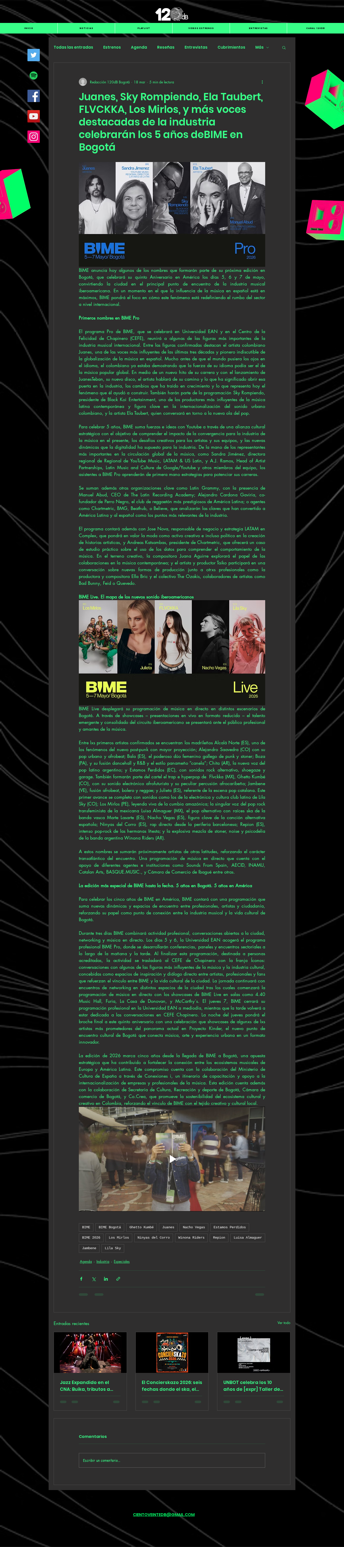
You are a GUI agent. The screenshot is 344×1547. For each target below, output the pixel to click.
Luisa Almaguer (248, 1238)
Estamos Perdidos (230, 1227)
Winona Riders (191, 1238)
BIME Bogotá (110, 1227)
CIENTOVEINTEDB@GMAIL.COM (164, 1515)
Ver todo (284, 1322)
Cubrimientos (231, 47)
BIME (86, 1227)
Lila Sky (113, 1248)
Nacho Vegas (194, 1227)
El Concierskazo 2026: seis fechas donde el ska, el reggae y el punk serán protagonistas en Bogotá (172, 1386)
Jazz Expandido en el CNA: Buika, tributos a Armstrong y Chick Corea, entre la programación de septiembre (85, 1386)
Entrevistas (196, 47)
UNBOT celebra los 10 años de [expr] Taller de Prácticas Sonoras (251, 1386)
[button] (284, 47)
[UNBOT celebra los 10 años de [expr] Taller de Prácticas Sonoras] (253, 1352)
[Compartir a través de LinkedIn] (106, 1278)
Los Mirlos (119, 1238)
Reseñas (166, 47)
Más (259, 47)
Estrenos (112, 47)
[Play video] (172, 1159)
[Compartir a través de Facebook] (81, 1278)
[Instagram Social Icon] (33, 137)
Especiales (122, 1261)
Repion (219, 1238)
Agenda (139, 47)
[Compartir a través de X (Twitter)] (93, 1278)
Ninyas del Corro (153, 1238)
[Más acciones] (262, 82)
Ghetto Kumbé (141, 1227)
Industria (102, 1261)
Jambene (89, 1248)
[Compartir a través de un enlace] (118, 1278)
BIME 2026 (91, 1238)
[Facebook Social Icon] (33, 96)
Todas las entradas (73, 47)
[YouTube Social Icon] (33, 116)
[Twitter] (33, 55)
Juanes (168, 1227)
